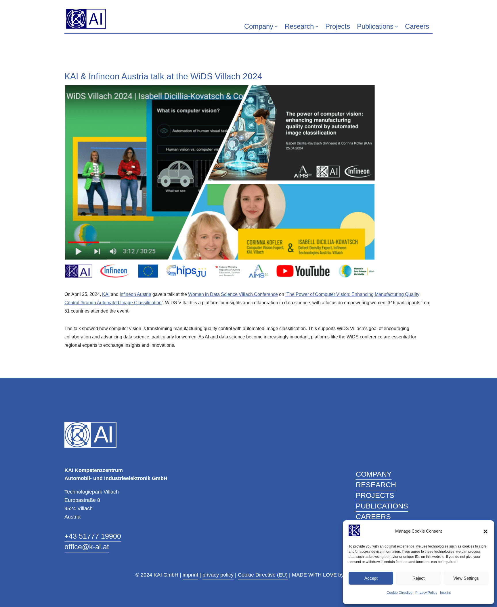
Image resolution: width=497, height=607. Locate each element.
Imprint (445, 593)
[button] (485, 531)
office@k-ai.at (86, 547)
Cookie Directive (399, 593)
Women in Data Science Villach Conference (233, 294)
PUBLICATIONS (382, 506)
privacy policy (218, 575)
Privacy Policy (426, 593)
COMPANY (374, 474)
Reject (418, 578)
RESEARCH (376, 485)
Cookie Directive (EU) (263, 575)
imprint (190, 575)
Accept (371, 578)
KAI (106, 294)
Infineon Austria (135, 294)
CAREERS (373, 516)
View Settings (466, 578)
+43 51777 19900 (92, 536)
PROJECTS (375, 495)
